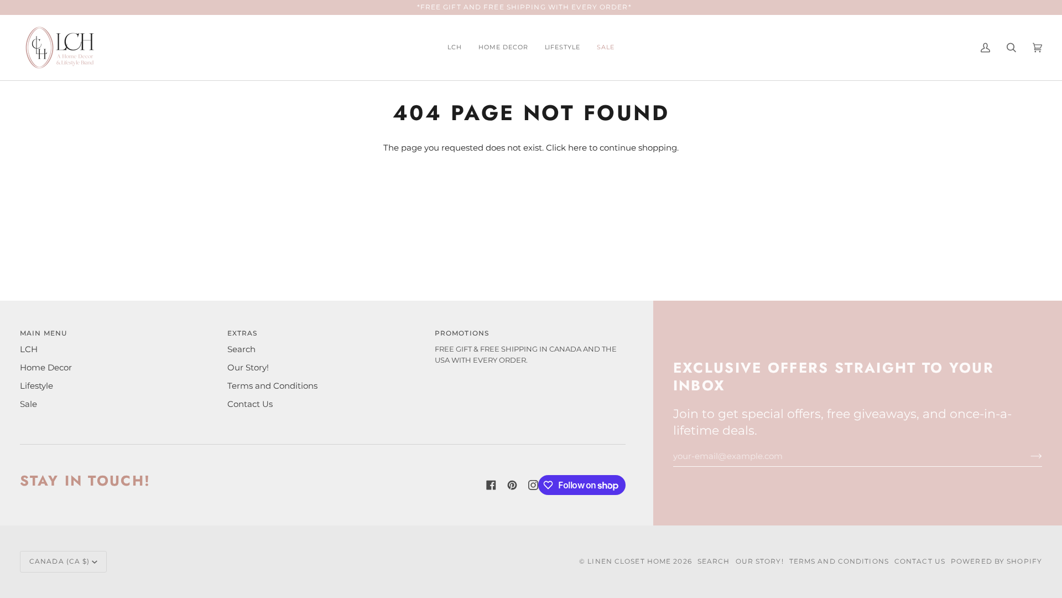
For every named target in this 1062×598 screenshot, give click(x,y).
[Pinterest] (512, 485)
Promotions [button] (462, 333)
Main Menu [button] (43, 333)
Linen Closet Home (629, 561)
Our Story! (248, 368)
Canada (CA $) (59, 561)
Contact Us (250, 404)
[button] (503, 47)
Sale (28, 404)
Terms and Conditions (272, 386)
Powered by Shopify (996, 561)
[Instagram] (533, 485)
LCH (29, 349)
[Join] (1027, 456)
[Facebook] (491, 485)
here (577, 148)
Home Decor (46, 368)
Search (241, 349)
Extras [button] (242, 333)
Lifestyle (36, 386)
